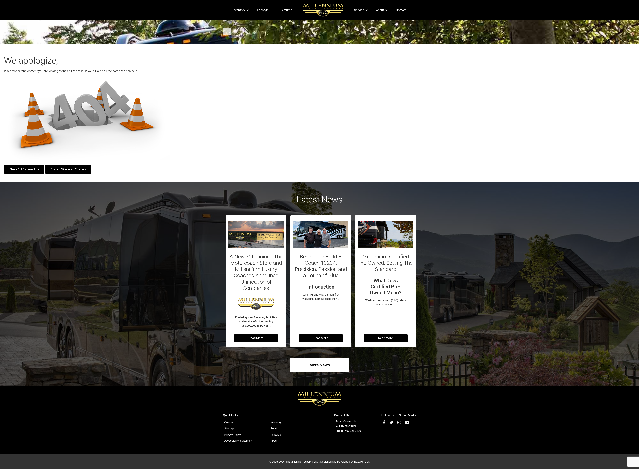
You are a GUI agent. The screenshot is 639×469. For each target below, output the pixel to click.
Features (286, 10)
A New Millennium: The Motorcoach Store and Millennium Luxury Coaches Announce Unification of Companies (256, 272)
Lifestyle (263, 10)
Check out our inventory (24, 169)
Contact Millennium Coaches (68, 169)
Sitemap (229, 428)
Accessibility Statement (238, 440)
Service (359, 10)
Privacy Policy (232, 434)
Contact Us (349, 421)
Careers (228, 422)
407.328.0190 (353, 430)
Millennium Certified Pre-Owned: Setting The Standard (386, 262)
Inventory (239, 10)
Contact (401, 10)
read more (256, 338)
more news (319, 365)
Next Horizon (361, 461)
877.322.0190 (349, 426)
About (380, 10)
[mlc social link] (384, 422)
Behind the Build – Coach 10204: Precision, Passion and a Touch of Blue (321, 266)
